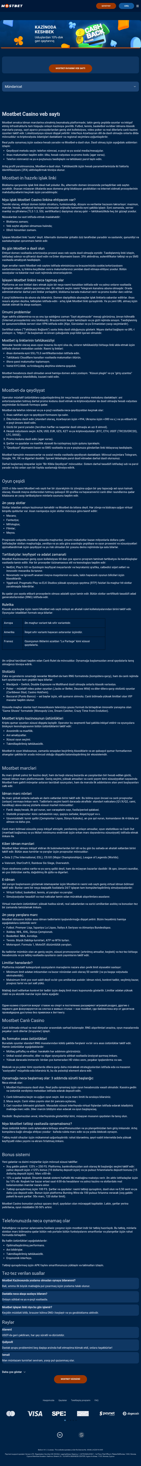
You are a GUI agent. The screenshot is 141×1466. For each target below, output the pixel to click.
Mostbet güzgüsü (70, 1379)
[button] (65, 1420)
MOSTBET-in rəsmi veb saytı (70, 68)
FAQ (96, 1400)
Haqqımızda (48, 1400)
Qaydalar (62, 1400)
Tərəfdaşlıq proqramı (80, 1400)
